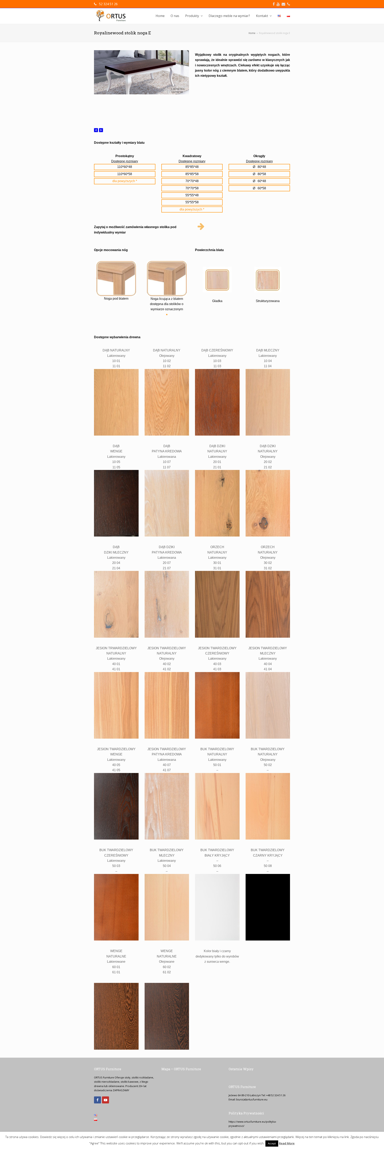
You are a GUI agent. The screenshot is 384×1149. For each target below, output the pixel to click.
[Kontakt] (201, 226)
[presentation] (96, 130)
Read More (287, 1143)
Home (252, 33)
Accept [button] (272, 1143)
